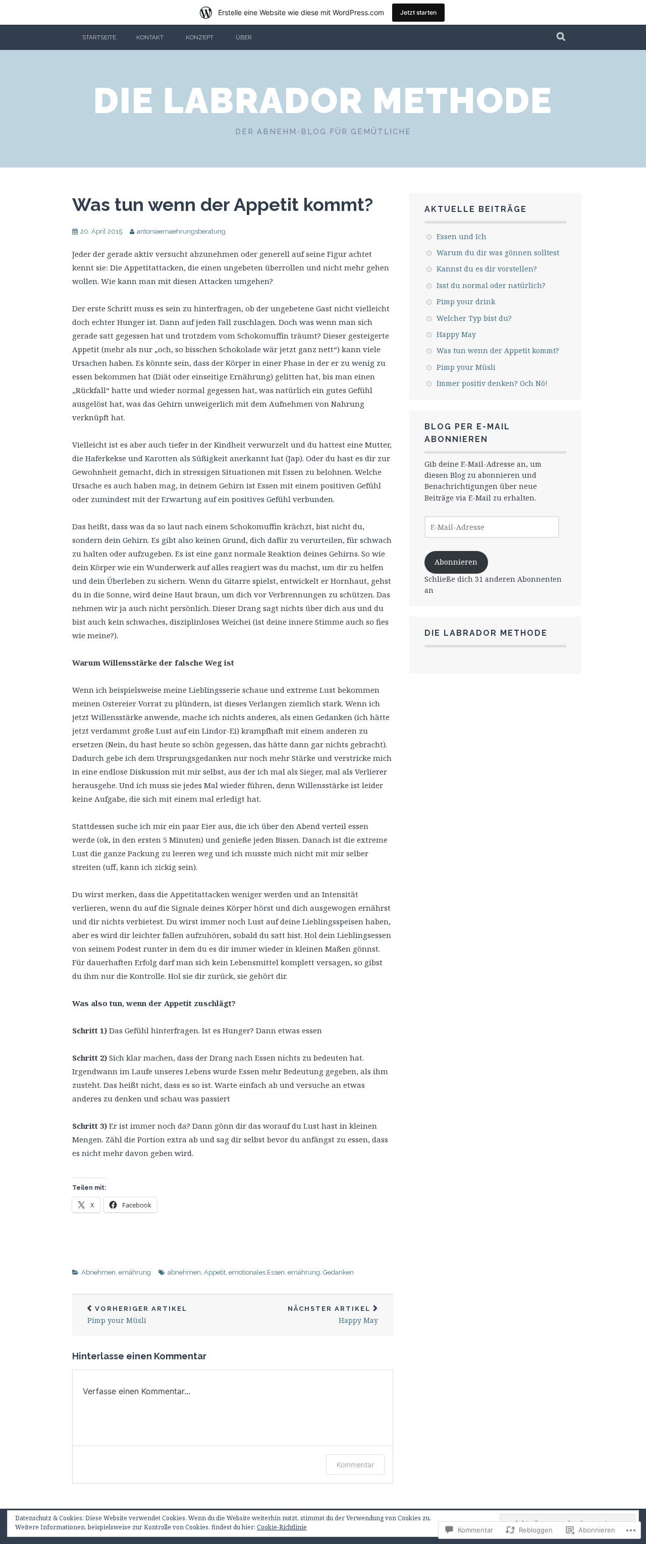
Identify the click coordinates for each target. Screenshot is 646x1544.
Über (244, 37)
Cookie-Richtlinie (282, 1527)
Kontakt (150, 37)
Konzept (199, 37)
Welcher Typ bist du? (474, 318)
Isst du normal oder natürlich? (491, 285)
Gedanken (338, 1272)
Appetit (215, 1272)
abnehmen (184, 1272)
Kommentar (355, 1464)
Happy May (333, 1315)
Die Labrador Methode (323, 100)
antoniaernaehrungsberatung (181, 231)
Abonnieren (456, 562)
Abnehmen (98, 1272)
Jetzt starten (418, 12)
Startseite (99, 37)
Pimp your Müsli (137, 1315)
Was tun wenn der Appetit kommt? (222, 204)
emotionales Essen (257, 1272)
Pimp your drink (466, 301)
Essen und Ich (462, 236)
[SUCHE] (561, 37)
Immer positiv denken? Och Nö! (492, 383)
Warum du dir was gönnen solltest (498, 252)
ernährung (135, 1272)
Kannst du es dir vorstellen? (487, 268)
